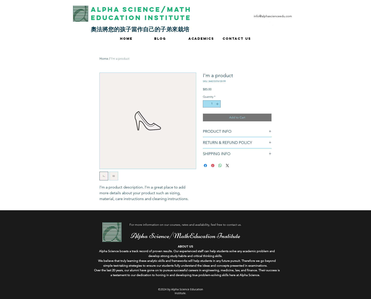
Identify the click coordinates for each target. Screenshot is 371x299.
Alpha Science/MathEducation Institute (185, 235)
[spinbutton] (211, 104)
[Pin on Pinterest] (212, 165)
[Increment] (217, 104)
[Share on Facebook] (205, 165)
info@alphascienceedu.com (273, 16)
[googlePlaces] (272, 24)
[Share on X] (227, 165)
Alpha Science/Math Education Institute (141, 13)
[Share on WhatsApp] (220, 165)
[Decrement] (205, 104)
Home (104, 58)
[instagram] (278, 24)
